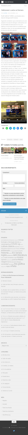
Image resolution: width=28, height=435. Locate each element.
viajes (8, 266)
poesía (14, 260)
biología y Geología (7, 242)
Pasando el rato (6, 5)
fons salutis (12, 250)
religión (4, 262)
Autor (5, 13)
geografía (20, 250)
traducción (3, 266)
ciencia (17, 242)
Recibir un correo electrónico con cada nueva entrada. (14, 199)
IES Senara (17, 253)
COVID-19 (15, 244)
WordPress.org (6, 415)
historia (4, 252)
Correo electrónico (19, 183)
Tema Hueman (22, 427)
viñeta (13, 266)
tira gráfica (19, 263)
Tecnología (11, 264)
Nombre (5, 183)
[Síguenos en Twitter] (26, 210)
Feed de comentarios (8, 411)
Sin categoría (6, 383)
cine (20, 242)
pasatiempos (9, 259)
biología (21, 240)
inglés (21, 139)
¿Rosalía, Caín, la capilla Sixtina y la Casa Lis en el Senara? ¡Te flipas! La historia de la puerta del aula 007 (13, 291)
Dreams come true (15, 331)
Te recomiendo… (7, 387)
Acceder (5, 404)
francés (16, 250)
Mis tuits (3, 232)
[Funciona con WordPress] (9, 427)
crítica (21, 244)
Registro (5, 400)
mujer (15, 257)
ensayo (22, 248)
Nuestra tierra (6, 376)
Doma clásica (4, 155)
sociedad (4, 264)
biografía (16, 240)
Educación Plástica (15, 248)
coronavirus (6, 244)
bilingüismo (9, 139)
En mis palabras (7, 369)
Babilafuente (6, 240)
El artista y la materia (8, 365)
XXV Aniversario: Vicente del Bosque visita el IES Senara (19, 157)
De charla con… (6, 362)
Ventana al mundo (7, 390)
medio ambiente (8, 257)
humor (10, 253)
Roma (9, 262)
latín (15, 255)
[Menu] (26, 2)
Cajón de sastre (7, 358)
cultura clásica (7, 246)
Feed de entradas (7, 407)
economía (21, 246)
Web (4, 188)
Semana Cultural (7, 281)
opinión (4, 260)
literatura (22, 255)
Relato (20, 259)
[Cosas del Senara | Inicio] (9, 2)
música (20, 257)
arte (2, 240)
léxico (2, 257)
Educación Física (5, 248)
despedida (16, 246)
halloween (16, 139)
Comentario (6, 172)
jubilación (10, 255)
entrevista (5, 250)
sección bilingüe (16, 262)
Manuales (5, 373)
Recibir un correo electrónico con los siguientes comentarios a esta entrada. (13, 194)
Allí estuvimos (6, 355)
